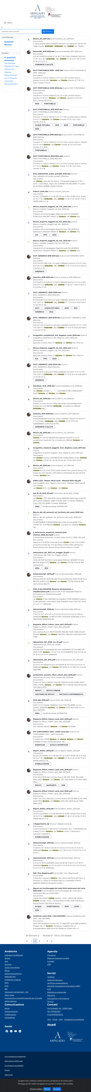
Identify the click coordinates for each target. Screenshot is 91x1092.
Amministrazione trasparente (15, 1056)
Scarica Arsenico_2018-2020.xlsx (67, 277)
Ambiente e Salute (13, 980)
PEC (49, 1019)
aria (37, 506)
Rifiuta (47, 1089)
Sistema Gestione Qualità (58, 958)
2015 (37, 910)
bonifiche (40, 745)
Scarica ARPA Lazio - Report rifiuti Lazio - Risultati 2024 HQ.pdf (59, 483)
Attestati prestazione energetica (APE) (63, 986)
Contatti (50, 961)
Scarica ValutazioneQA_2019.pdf (68, 574)
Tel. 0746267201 (53, 1011)
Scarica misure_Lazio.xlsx (59, 191)
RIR (6, 989)
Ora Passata (9, 63)
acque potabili (42, 125)
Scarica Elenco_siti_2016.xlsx (62, 465)
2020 (67, 308)
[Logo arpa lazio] (37, 12)
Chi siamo (51, 955)
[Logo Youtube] (15, 1031)
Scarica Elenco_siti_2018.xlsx (62, 398)
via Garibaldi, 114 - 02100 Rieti (59, 1008)
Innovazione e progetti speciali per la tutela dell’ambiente (23, 999)
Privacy (7, 1070)
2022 (37, 104)
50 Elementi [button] (33, 936)
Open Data (9, 995)
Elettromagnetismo (13, 974)
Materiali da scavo (55, 980)
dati (37, 308)
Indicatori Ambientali (14, 955)
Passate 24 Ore (11, 66)
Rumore (8, 964)
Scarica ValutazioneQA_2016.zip (67, 609)
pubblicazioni (42, 764)
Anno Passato (10, 78)
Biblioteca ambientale (56, 992)
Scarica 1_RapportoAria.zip (61, 824)
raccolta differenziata (71, 694)
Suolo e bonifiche (12, 967)
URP (49, 964)
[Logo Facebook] (7, 1031)
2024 (54, 359)
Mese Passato (10, 75)
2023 (37, 129)
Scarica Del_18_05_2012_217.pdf (66, 493)
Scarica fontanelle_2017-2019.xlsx (68, 51)
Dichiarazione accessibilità (14, 1066)
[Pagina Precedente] (27, 941)
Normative (62, 506)
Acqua (7, 958)
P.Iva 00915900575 (55, 1014)
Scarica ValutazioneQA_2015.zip (67, 843)
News (7, 1008)
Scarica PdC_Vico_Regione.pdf (65, 873)
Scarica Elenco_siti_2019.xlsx (62, 433)
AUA (6, 986)
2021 (57, 125)
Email (54, 1019)
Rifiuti (7, 971)
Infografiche (10, 1018)
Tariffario (51, 977)
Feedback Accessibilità (74, 1019)
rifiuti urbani (53, 690)
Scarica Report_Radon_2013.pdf (67, 751)
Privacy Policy (36, 1089)
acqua (38, 906)
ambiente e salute (44, 64)
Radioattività (10, 977)
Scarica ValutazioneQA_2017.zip (67, 858)
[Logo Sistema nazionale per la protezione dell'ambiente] (53, 12)
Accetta (57, 1089)
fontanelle (50, 104)
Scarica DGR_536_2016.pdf (60, 700)
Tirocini (50, 1001)
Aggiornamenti (11, 1011)
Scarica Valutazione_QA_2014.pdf (69, 660)
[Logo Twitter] (11, 1031)
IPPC (7, 983)
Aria (6, 961)
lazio (76, 906)
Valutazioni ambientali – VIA (16, 992)
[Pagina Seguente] (51, 941)
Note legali (9, 1075)
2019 (63, 785)
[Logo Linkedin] (20, 1031)
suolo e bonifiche (59, 745)
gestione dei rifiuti (44, 694)
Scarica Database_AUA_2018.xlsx (68, 386)
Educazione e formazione (58, 998)
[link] (2, 27)
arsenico (39, 271)
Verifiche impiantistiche (57, 983)
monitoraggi (53, 906)
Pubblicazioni (10, 1014)
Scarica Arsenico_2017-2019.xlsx (66, 414)
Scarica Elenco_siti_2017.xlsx (62, 39)
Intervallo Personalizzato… (11, 84)
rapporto (51, 785)
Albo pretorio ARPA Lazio (14, 1061)
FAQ (49, 989)
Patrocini (51, 995)
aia (36, 235)
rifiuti (38, 690)
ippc (45, 235)
